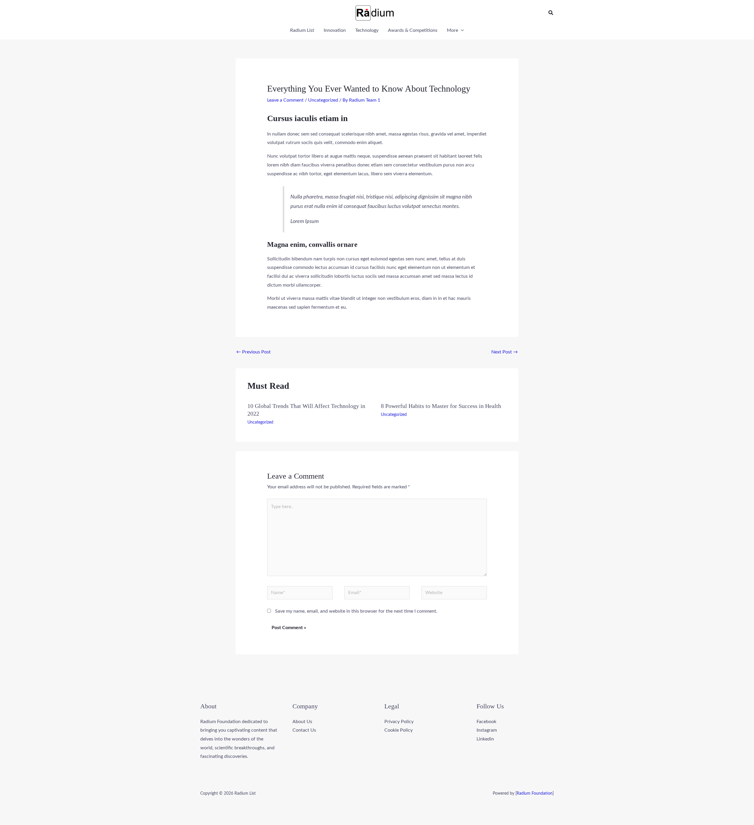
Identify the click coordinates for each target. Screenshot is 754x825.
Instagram (487, 730)
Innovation (335, 30)
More (452, 30)
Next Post (504, 352)
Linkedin (485, 739)
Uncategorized (323, 100)
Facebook (486, 721)
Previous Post (253, 352)
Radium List (302, 30)
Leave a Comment (285, 100)
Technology (366, 30)
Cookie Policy (398, 730)
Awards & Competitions (412, 30)
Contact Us (304, 730)
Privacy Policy (399, 721)
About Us (302, 721)
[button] (551, 13)
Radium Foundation (535, 793)
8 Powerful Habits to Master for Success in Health (441, 406)
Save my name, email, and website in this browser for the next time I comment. (356, 611)
